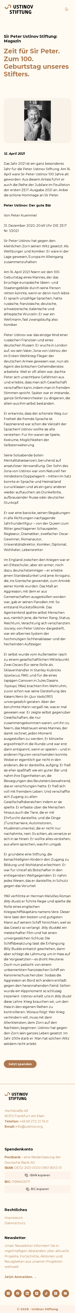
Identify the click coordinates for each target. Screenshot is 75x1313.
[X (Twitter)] (56, 1293)
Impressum (14, 1218)
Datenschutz (15, 1223)
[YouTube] (37, 1293)
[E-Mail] (65, 1293)
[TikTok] (46, 1293)
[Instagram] (8, 1293)
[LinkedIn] (27, 1293)
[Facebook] (18, 1293)
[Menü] (67, 9)
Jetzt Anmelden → (21, 1277)
